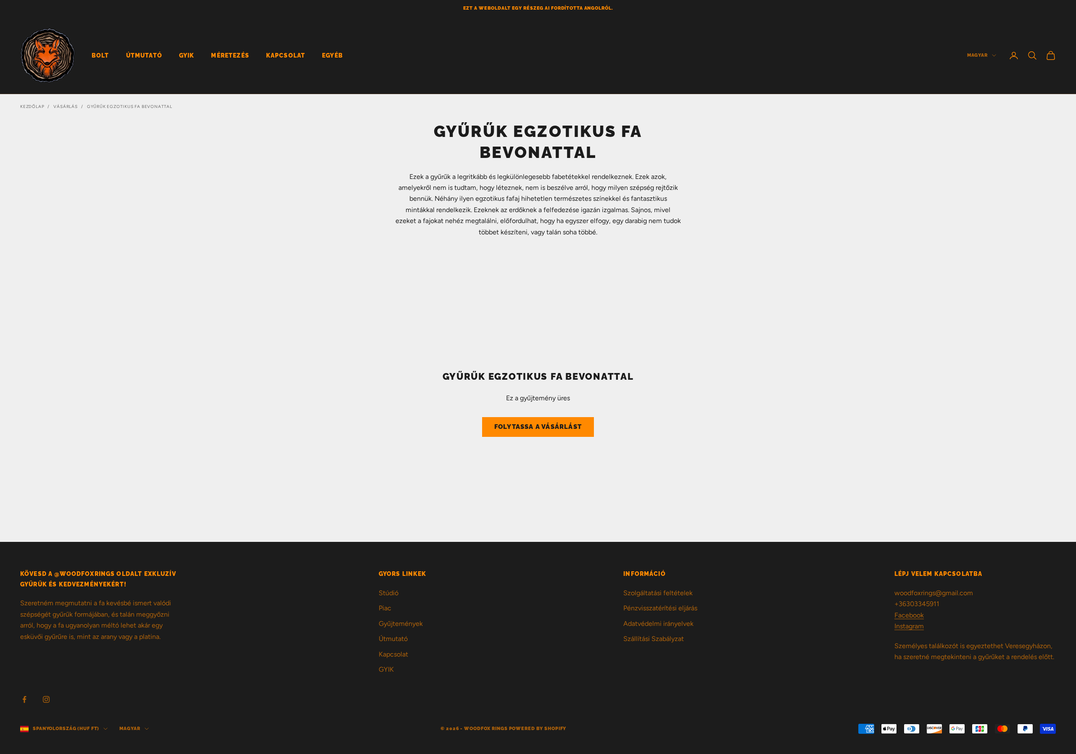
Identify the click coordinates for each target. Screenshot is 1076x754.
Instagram (909, 626)
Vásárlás (65, 106)
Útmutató (144, 55)
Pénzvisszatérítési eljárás (660, 608)
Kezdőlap (32, 106)
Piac (385, 608)
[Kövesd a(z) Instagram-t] (46, 699)
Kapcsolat (285, 55)
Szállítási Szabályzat (653, 639)
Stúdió (388, 593)
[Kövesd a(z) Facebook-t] (24, 699)
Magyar (977, 55)
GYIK (187, 55)
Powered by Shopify (538, 728)
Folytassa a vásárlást (538, 427)
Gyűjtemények (401, 624)
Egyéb (332, 55)
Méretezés (230, 55)
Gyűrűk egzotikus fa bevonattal (129, 106)
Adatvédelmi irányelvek (658, 624)
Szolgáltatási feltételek (658, 593)
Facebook (909, 615)
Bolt (100, 55)
